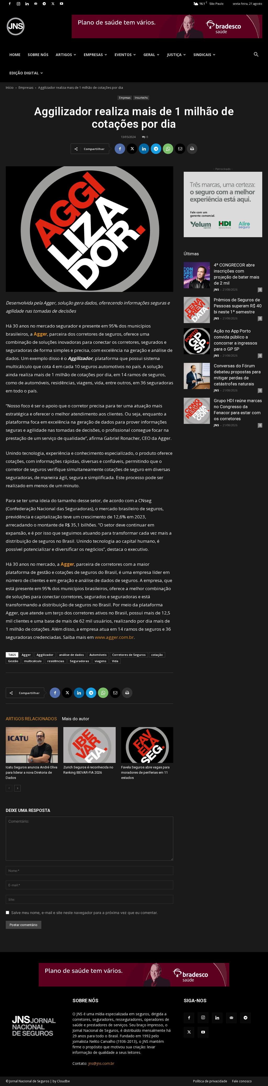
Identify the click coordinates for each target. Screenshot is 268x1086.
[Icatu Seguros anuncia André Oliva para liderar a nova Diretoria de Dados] (32, 745)
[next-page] (17, 788)
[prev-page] (9, 788)
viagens (100, 661)
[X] (53, 3)
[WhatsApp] (168, 148)
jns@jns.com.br (101, 1063)
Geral (149, 54)
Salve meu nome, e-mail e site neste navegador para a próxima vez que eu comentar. (84, 912)
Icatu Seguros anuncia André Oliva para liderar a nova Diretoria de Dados (31, 772)
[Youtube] (61, 3)
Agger (26, 655)
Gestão (13, 661)
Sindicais (202, 54)
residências (55, 661)
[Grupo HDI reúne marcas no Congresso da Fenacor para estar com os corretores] (197, 411)
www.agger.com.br (114, 637)
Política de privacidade (210, 1081)
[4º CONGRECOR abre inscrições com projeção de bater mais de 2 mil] (197, 275)
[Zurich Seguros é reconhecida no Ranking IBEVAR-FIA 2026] (89, 745)
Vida (115, 661)
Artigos (64, 54)
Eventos (123, 54)
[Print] (192, 148)
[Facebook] (10, 3)
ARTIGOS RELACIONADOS (31, 718)
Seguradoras (79, 661)
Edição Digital (24, 72)
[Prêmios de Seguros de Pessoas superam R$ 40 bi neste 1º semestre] (197, 310)
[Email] (180, 148)
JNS (216, 289)
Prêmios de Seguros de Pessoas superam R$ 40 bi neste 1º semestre (238, 305)
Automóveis (98, 655)
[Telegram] (44, 3)
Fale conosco (242, 1081)
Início (10, 87)
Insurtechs (141, 97)
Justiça (174, 54)
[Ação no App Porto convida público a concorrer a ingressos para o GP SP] (197, 341)
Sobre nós (38, 54)
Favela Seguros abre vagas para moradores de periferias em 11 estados (145, 772)
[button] (256, 55)
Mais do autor (75, 718)
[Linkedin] (27, 3)
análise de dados (71, 655)
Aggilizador (45, 655)
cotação (157, 655)
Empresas (93, 54)
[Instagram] (18, 3)
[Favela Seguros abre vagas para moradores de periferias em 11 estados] (147, 745)
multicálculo (33, 661)
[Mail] (36, 3)
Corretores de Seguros (129, 655)
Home (14, 54)
